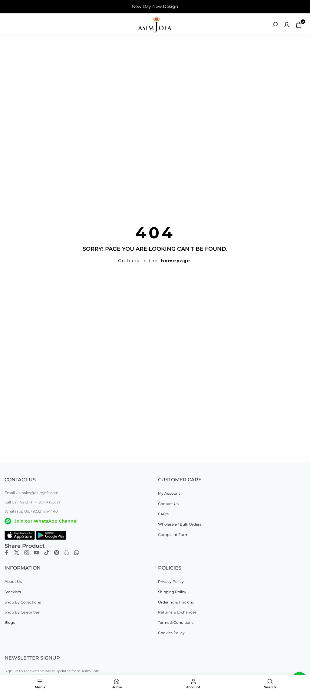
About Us (13, 581)
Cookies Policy (171, 632)
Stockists (13, 592)
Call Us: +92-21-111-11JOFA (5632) (32, 502)
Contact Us (168, 503)
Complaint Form (173, 534)
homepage (175, 260)
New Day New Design (155, 6)
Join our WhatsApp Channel (46, 521)
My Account (169, 493)
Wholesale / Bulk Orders (179, 524)
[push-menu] (9, 24)
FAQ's (163, 514)
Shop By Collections (23, 602)
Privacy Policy (171, 581)
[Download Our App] (20, 535)
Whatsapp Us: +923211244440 (31, 511)
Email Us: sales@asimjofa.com (31, 492)
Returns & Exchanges (177, 612)
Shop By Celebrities (22, 612)
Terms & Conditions (175, 622)
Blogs (10, 622)
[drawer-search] (275, 24)
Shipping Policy (172, 592)
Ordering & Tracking (176, 602)
